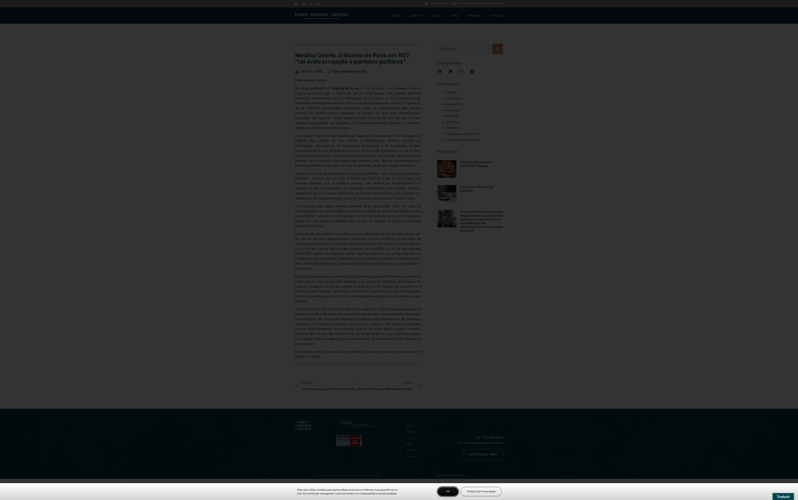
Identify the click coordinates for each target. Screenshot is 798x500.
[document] (399, 250)
